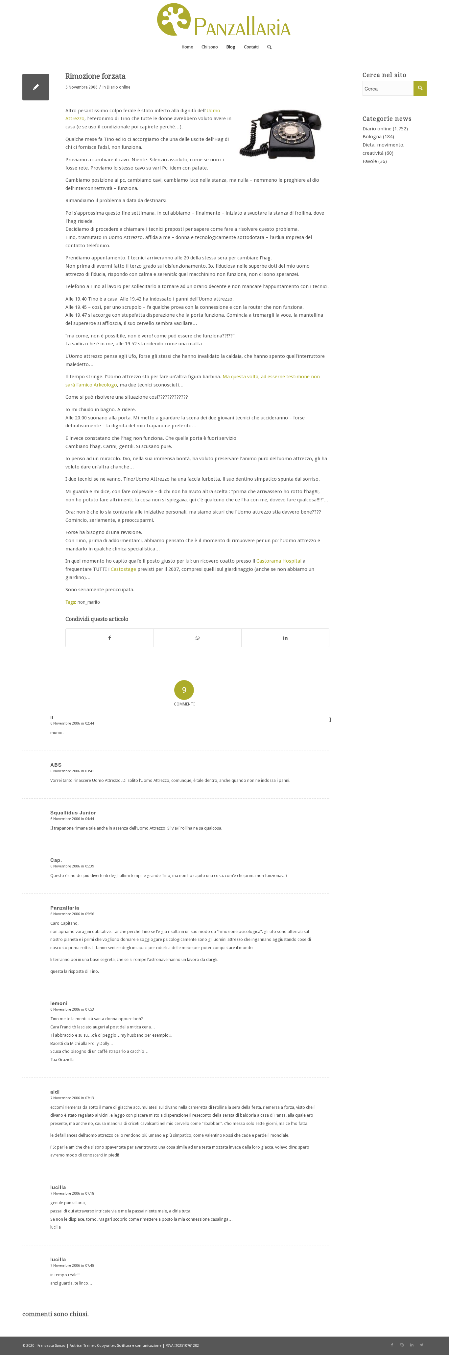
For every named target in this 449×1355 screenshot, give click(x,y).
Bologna (372, 137)
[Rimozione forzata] (35, 87)
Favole (370, 161)
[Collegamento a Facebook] (392, 1345)
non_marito (89, 602)
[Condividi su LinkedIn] (285, 638)
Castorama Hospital (278, 561)
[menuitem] (187, 47)
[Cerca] (267, 47)
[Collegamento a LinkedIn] (412, 1345)
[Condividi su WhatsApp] (197, 638)
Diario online (118, 87)
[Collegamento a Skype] (402, 1345)
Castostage (123, 569)
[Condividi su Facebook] (110, 638)
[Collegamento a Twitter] (422, 1345)
